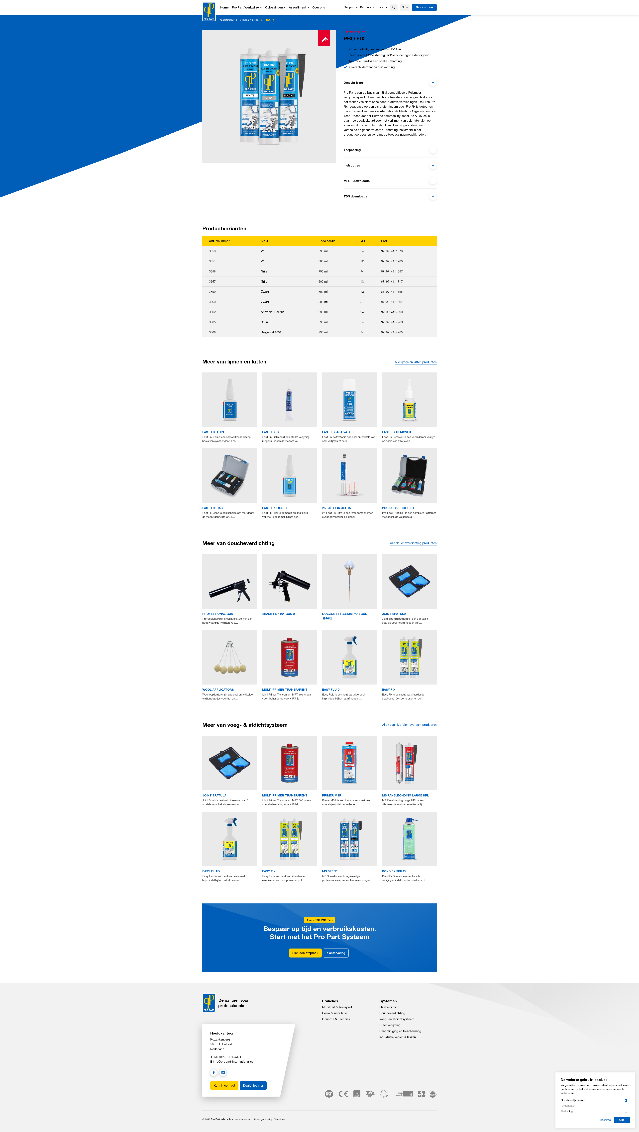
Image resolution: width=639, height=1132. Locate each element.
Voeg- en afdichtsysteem (396, 1019)
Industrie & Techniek (336, 1019)
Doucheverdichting (392, 1013)
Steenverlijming (390, 1025)
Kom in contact (224, 1085)
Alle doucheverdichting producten (413, 543)
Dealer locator (253, 1085)
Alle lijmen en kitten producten (416, 362)
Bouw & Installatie (334, 1013)
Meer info (605, 1119)
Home (224, 7)
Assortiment (297, 7)
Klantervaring (335, 953)
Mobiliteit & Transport (337, 1007)
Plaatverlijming (389, 1007)
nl (403, 7)
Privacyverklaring (263, 1119)
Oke (622, 1119)
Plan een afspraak (305, 953)
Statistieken (568, 1106)
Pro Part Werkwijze (245, 7)
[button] (394, 7)
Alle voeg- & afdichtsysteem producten (409, 724)
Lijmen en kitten (249, 20)
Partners (365, 7)
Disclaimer (279, 1119)
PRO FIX (269, 20)
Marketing (567, 1111)
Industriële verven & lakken (397, 1037)
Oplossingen (274, 7)
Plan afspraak (424, 7)
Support (349, 7)
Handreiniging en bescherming (400, 1031)
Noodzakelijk (573, 1100)
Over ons (318, 7)
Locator (382, 7)
